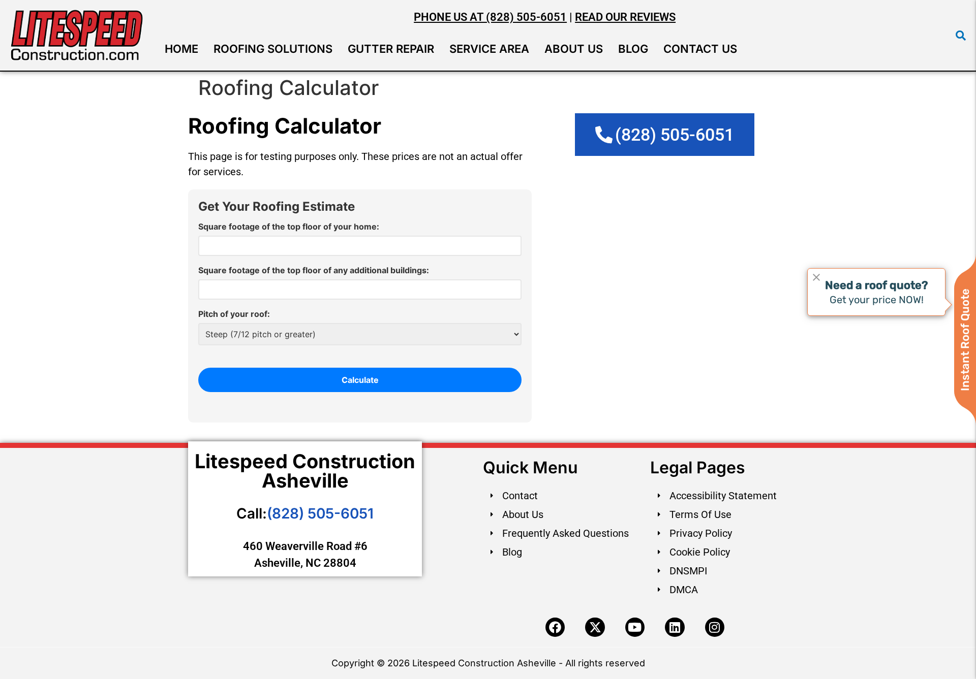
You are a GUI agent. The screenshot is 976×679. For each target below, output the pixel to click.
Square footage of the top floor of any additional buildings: (313, 270)
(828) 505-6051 (320, 513)
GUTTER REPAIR (391, 48)
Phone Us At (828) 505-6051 (490, 17)
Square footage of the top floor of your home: (288, 226)
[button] (961, 35)
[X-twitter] (594, 627)
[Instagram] (714, 627)
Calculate (360, 380)
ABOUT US (573, 48)
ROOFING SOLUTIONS (273, 48)
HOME (181, 48)
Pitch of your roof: (234, 314)
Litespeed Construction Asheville (305, 470)
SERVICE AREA (489, 48)
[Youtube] (635, 627)
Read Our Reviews (625, 17)
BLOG (633, 48)
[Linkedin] (674, 627)
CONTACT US (700, 48)
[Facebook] (555, 627)
